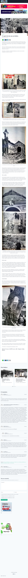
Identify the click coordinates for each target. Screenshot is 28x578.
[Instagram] (14, 574)
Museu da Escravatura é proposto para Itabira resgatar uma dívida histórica (21, 380)
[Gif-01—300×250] (6, 506)
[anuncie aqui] (14, 13)
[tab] (12, 386)
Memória (3, 34)
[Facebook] (13, 574)
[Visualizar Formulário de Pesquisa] (26, 1)
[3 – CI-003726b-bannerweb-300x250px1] (6, 517)
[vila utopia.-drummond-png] (6, 539)
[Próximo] (26, 377)
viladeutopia (4, 382)
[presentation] (7, 373)
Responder (25, 394)
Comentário (3, 482)
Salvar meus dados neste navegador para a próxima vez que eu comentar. (10, 494)
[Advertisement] (14, 59)
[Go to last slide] (2, 377)
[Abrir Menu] (24, 1)
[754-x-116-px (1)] (14, 8)
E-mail (16, 492)
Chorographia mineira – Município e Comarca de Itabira (6, 380)
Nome (2, 492)
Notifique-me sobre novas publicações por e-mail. (8, 497)
